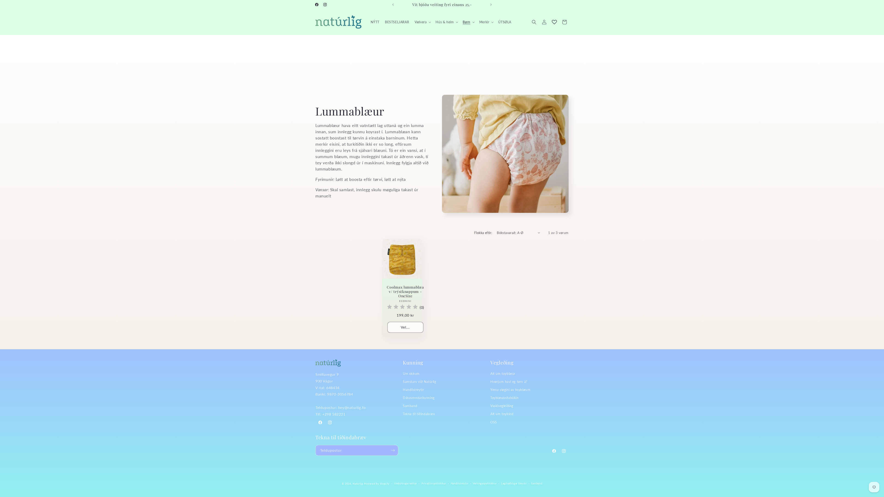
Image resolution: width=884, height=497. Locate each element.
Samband (410, 406)
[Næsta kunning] (491, 4)
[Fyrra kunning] (393, 4)
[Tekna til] (393, 450)
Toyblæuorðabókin (504, 398)
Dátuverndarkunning (419, 398)
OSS (493, 422)
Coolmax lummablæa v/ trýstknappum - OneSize (405, 291)
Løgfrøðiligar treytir (514, 483)
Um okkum (411, 374)
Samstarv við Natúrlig (419, 382)
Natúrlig (358, 483)
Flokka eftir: (483, 233)
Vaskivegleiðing (501, 406)
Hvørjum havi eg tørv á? (508, 382)
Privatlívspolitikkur (434, 483)
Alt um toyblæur (502, 374)
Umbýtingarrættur (405, 483)
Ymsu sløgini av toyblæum (510, 390)
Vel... (405, 327)
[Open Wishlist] (554, 22)
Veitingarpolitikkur (485, 483)
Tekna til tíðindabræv (419, 414)
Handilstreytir (413, 390)
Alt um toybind (501, 414)
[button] (422, 22)
